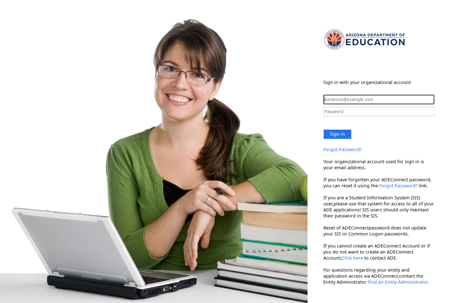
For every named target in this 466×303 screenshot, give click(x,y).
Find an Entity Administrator (397, 282)
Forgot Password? (342, 149)
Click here (352, 258)
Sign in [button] (337, 134)
